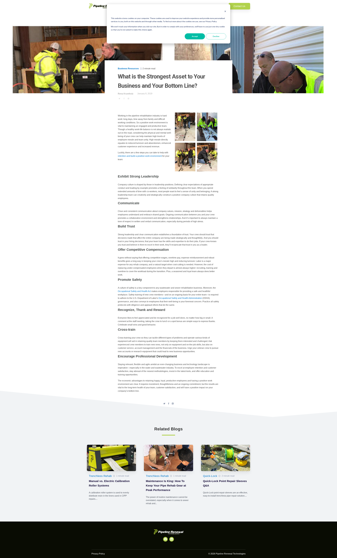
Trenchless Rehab (100, 475)
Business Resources (128, 68)
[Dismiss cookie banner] (225, 11)
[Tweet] (119, 98)
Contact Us (239, 6)
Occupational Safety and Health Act (134, 291)
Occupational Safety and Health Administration (180, 298)
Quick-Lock (210, 475)
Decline (216, 36)
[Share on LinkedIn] (128, 98)
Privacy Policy (98, 554)
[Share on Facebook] (123, 98)
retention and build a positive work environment (140, 156)
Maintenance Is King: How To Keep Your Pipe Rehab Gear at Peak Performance (166, 485)
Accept (195, 36)
